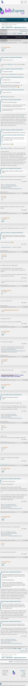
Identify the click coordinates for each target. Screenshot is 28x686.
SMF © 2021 (5, 672)
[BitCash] (3, 50)
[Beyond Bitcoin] (3, 334)
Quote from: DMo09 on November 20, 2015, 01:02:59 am (11, 394)
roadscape (6, 218)
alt (3, 426)
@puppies (10, 64)
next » (26, 31)
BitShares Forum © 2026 (23, 672)
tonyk (4, 255)
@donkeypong (5, 96)
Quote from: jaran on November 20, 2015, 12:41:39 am (11, 478)
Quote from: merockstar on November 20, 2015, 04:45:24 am (12, 77)
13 (8, 33)
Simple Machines (5, 674)
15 (10, 33)
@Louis (3, 176)
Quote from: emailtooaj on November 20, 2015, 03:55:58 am (12, 68)
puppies (5, 360)
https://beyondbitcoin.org (12, 348)
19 (16, 33)
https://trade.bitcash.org (16, 188)
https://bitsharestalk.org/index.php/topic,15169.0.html (13, 350)
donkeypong (7, 290)
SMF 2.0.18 (5, 670)
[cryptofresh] (3, 221)
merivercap (6, 47)
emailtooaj (6, 331)
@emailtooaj (13, 74)
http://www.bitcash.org (10, 184)
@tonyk (22, 116)
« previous (22, 31)
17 (13, 33)
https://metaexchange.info (7, 375)
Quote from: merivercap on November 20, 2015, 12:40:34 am (13, 135)
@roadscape (4, 148)
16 (11, 33)
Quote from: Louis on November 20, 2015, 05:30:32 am (11, 168)
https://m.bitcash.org (6, 187)
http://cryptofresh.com (6, 247)
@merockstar (4, 85)
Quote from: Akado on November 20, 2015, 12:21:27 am (11, 572)
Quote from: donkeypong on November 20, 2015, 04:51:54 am (12, 89)
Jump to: (11, 661)
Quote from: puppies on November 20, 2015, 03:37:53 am (11, 57)
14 (9, 33)
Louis (4, 196)
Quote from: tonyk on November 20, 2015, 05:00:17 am (11, 99)
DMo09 (5, 447)
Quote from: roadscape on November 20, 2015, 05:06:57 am (12, 129)
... (5, 33)
